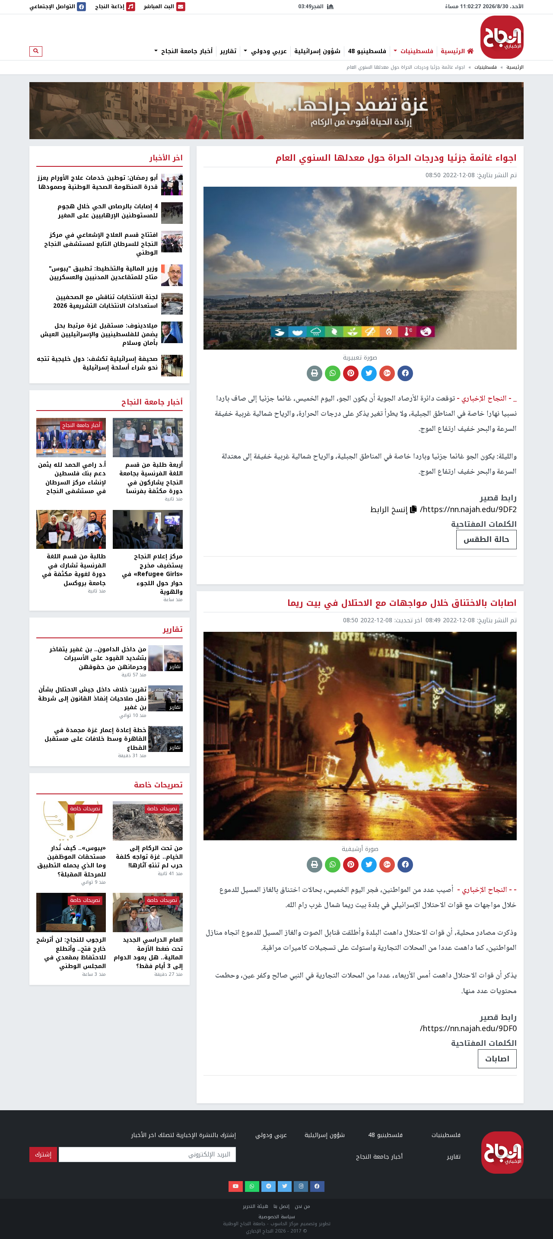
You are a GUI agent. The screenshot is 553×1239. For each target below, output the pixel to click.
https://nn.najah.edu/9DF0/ (468, 1028)
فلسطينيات (415, 51)
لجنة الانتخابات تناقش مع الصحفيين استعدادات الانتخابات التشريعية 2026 (105, 302)
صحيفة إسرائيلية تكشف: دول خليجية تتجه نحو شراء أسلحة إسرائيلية (97, 364)
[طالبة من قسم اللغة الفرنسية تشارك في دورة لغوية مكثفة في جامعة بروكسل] (71, 529)
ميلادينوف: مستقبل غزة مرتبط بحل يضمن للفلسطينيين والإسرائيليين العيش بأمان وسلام (99, 335)
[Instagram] (301, 1186)
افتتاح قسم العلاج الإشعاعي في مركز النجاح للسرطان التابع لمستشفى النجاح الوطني (101, 244)
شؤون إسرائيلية (317, 51)
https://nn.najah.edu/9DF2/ (468, 509)
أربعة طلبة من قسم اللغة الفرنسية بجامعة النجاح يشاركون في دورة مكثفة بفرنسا (150, 478)
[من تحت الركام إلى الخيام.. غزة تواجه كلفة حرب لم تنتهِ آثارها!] (147, 821)
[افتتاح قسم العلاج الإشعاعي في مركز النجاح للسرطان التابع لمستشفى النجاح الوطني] (172, 241)
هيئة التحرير (255, 1206)
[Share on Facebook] (405, 373)
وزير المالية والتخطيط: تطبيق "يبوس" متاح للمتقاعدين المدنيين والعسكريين (103, 273)
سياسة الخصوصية (276, 1216)
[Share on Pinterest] (351, 373)
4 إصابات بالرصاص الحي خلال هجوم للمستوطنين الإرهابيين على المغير (107, 211)
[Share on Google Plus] (387, 373)
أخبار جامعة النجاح (186, 51)
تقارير (228, 51)
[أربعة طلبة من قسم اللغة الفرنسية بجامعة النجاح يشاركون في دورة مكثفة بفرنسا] (147, 437)
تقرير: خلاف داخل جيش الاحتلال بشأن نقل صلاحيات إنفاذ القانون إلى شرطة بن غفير (92, 698)
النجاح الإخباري (502, 37)
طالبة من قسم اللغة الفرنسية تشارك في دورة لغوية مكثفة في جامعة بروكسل (74, 570)
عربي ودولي (268, 51)
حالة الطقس (486, 539)
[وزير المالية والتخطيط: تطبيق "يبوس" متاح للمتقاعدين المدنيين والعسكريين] (172, 274)
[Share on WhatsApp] (332, 373)
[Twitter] (285, 1186)
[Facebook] (317, 1186)
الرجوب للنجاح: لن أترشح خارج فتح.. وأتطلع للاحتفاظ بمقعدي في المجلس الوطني (71, 953)
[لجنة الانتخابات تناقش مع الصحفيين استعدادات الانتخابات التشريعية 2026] (172, 303)
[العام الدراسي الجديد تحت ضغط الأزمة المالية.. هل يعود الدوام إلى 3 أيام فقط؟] (147, 912)
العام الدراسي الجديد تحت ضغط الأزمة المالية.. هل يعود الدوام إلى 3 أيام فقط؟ (148, 953)
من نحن (302, 1206)
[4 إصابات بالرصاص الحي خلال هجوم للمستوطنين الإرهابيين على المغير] (172, 212)
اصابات (497, 1058)
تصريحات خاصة (158, 785)
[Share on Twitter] (369, 373)
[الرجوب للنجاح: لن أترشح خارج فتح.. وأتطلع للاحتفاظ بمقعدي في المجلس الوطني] (71, 912)
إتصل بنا (281, 1206)
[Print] (314, 373)
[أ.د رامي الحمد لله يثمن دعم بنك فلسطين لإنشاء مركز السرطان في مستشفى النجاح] (71, 437)
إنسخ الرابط (390, 509)
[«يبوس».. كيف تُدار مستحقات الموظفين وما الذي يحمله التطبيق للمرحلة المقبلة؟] (71, 821)
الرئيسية (515, 67)
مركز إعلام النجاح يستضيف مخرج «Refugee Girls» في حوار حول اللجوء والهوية (152, 574)
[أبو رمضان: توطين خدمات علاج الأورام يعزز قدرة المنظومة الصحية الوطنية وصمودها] (172, 184)
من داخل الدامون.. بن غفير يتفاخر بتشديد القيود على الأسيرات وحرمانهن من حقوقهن (97, 658)
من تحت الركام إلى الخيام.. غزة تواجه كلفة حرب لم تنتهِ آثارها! (149, 857)
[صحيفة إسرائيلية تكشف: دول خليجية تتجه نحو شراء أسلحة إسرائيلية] (172, 365)
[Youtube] (236, 1186)
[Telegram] (268, 1186)
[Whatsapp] (252, 1186)
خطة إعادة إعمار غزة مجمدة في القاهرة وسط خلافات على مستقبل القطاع (95, 739)
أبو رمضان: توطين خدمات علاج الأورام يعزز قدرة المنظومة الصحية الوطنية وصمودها (97, 182)
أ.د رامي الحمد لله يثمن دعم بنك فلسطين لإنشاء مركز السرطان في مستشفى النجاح (72, 478)
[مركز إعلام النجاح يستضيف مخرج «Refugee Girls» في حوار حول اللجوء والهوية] (147, 529)
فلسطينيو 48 (367, 51)
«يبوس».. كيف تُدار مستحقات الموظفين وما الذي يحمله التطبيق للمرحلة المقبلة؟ (71, 861)
